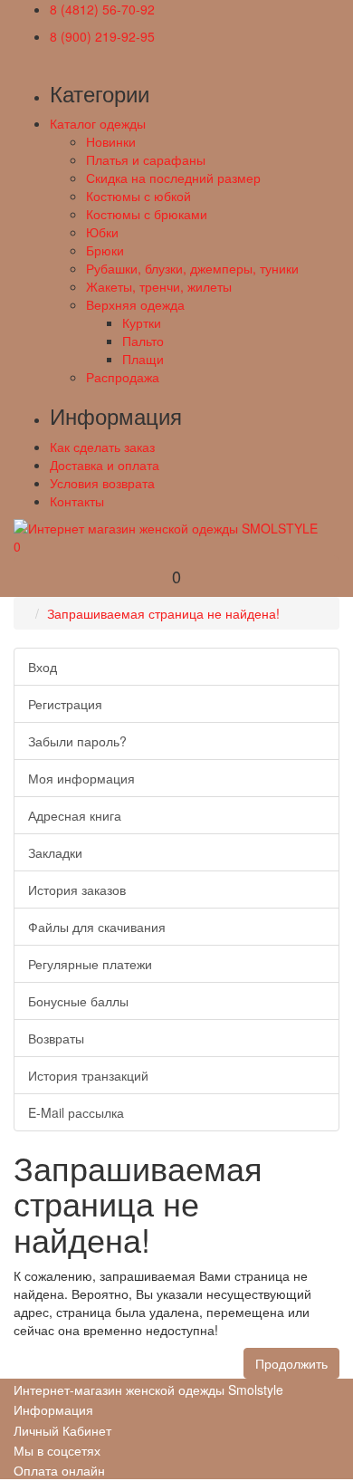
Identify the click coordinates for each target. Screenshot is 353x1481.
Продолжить (291, 1363)
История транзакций (88, 1075)
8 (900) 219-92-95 (102, 36)
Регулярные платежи (90, 964)
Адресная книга (74, 815)
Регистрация (65, 704)
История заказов (77, 889)
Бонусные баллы (78, 1001)
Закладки (55, 852)
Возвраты (56, 1038)
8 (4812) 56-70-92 (102, 9)
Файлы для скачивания (97, 927)
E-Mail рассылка (76, 1112)
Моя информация (81, 778)
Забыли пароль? (77, 741)
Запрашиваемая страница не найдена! (163, 613)
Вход (42, 667)
